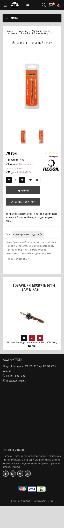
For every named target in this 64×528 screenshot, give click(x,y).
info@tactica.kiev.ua (16, 380)
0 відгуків (53, 156)
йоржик (22, 213)
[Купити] (24, 338)
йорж (14, 213)
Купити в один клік (24, 202)
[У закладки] (30, 180)
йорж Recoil (33, 213)
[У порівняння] (37, 180)
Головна (9, 31)
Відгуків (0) (37, 234)
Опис (8, 234)
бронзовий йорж (25, 217)
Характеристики (21, 234)
